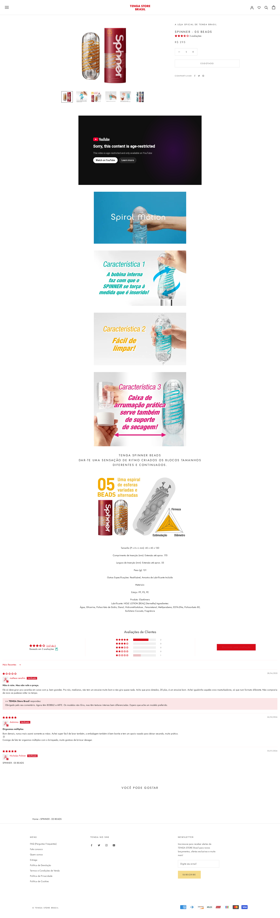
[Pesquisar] (266, 7)
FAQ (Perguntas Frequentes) (43, 843)
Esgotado (207, 63)
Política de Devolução (40, 865)
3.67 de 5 (51, 645)
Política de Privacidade (41, 876)
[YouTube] (114, 845)
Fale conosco (36, 849)
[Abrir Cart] (273, 7)
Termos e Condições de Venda (45, 870)
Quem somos (36, 854)
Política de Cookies (39, 881)
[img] (10, 673)
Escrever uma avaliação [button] (236, 647)
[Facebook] (195, 76)
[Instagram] (106, 845)
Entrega (33, 860)
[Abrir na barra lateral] (7, 7)
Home (35, 819)
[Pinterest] (203, 76)
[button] (182, 35)
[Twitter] (199, 76)
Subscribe (189, 874)
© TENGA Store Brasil (45, 907)
